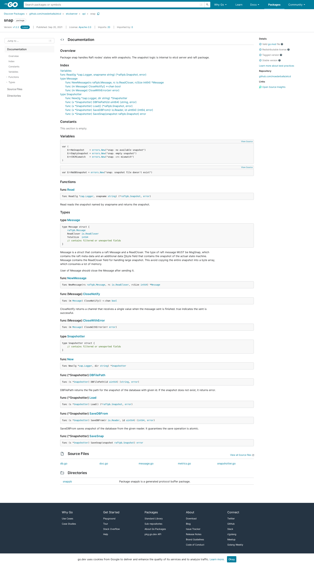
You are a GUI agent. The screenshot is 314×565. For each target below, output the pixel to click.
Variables (65, 70)
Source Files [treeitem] (14, 89)
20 (104, 27)
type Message (69, 78)
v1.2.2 (12, 27)
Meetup (231, 539)
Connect (233, 512)
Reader (116, 420)
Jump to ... (13, 40)
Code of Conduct (195, 544)
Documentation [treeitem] (17, 49)
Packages (274, 4)
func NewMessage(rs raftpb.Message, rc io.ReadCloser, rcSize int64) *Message (114, 82)
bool (114, 300)
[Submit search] (207, 5)
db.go (63, 463)
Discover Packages (14, 13)
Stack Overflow (111, 529)
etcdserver (72, 13)
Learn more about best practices (276, 65)
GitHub (231, 523)
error (146, 196)
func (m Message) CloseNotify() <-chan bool (93, 86)
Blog (188, 523)
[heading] (14, 4)
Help (105, 534)
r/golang (231, 534)
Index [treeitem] (12, 61)
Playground (109, 518)
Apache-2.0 (85, 27)
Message (73, 220)
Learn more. (217, 559)
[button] (260, 44)
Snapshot (135, 196)
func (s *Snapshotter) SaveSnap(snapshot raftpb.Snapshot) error (105, 113)
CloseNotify (91, 294)
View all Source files (240, 454)
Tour (105, 523)
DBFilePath (97, 375)
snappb (67, 481)
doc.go (103, 463)
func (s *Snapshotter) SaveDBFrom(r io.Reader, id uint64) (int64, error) (109, 110)
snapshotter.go (226, 463)
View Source (247, 141)
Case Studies (69, 523)
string (112, 196)
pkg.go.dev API (153, 534)
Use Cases (67, 518)
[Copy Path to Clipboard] (98, 13)
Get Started (111, 512)
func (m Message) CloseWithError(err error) (92, 90)
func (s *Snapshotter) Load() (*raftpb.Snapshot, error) (99, 106)
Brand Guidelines (195, 539)
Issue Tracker (193, 529)
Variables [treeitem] (13, 71)
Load (92, 397)
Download (191, 518)
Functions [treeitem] (14, 77)
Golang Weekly (235, 544)
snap (93, 13)
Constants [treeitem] (14, 66)
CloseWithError (94, 320)
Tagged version (271, 54)
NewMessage (77, 278)
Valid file (271, 44)
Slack (230, 529)
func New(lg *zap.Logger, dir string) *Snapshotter (96, 98)
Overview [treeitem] (14, 56)
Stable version (270, 60)
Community (295, 4)
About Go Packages (155, 529)
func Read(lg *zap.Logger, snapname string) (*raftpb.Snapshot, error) (103, 74)
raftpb (125, 196)
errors (96, 150)
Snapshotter (76, 336)
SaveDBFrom (98, 413)
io (83, 233)
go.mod (272, 44)
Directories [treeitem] (14, 95)
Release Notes (193, 534)
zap (82, 196)
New (103, 150)
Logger (89, 196)
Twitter (231, 518)
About (190, 512)
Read (70, 189)
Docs (253, 4)
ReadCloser (92, 233)
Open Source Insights (273, 87)
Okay (231, 559)
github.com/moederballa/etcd (45, 13)
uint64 (113, 382)
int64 (85, 237)
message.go (146, 463)
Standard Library (154, 518)
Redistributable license (274, 49)
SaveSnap (96, 436)
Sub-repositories (153, 523)
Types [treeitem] (12, 82)
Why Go (219, 4)
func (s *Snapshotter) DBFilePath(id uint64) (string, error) (101, 102)
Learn (239, 4)
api (84, 13)
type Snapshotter (71, 94)
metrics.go (184, 463)
